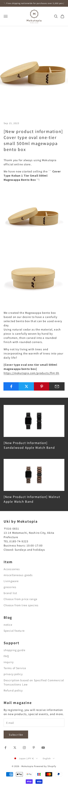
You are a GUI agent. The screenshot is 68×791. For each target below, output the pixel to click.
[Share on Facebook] (11, 386)
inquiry (9, 662)
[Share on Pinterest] (41, 386)
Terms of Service (15, 668)
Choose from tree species (21, 605)
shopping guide (14, 650)
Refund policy (13, 690)
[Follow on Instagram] (24, 747)
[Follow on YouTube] (43, 747)
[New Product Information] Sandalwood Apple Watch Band (29, 445)
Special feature (14, 630)
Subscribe (16, 734)
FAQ (6, 656)
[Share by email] (56, 386)
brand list (10, 593)
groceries (10, 587)
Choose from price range (20, 599)
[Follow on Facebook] (5, 747)
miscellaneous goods (18, 575)
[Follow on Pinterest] (34, 747)
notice (8, 624)
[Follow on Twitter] (15, 747)
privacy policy (13, 674)
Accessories (12, 569)
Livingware (11, 581)
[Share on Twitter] (26, 386)
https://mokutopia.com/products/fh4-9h (31, 373)
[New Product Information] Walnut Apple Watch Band (32, 499)
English (47, 758)
